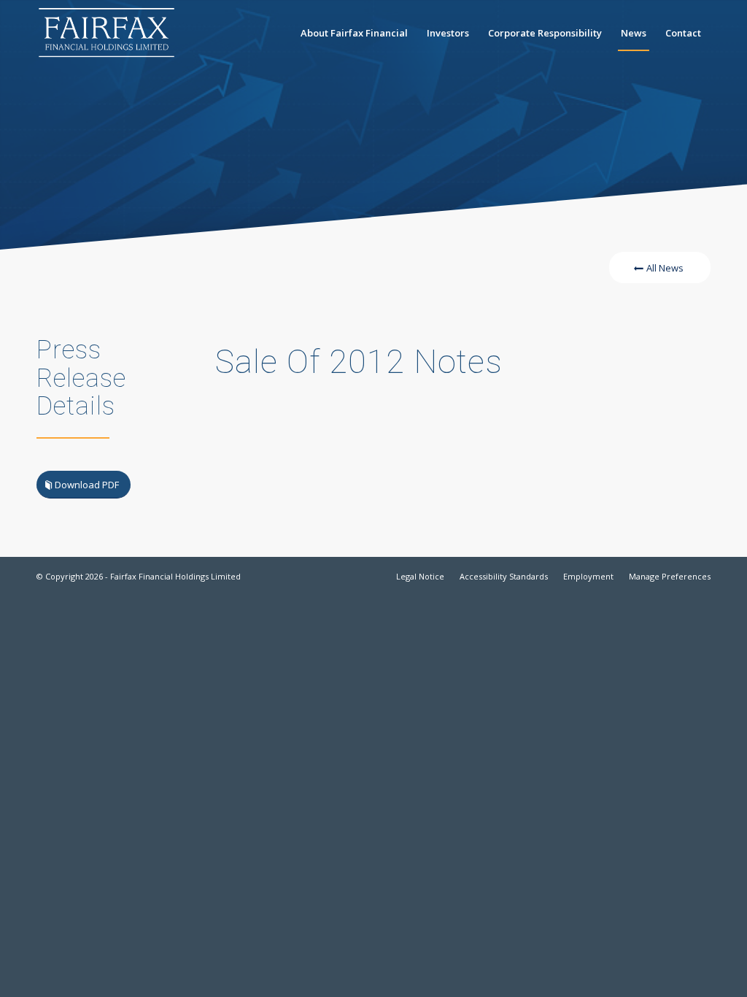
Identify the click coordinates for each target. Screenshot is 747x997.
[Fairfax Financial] (106, 33)
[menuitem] (354, 33)
